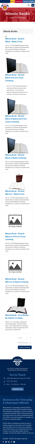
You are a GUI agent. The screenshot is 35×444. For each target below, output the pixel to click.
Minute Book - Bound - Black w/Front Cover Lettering (15, 78)
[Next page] (30, 338)
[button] (29, 5)
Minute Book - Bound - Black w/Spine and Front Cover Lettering (16, 119)
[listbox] (28, 342)
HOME (12, 18)
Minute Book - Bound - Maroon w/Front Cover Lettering (15, 236)
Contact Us (18, 1)
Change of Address (28, 1)
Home (12, 1)
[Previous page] (27, 338)
